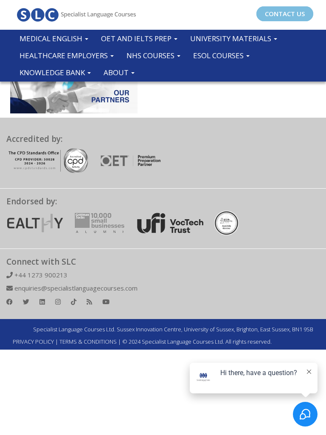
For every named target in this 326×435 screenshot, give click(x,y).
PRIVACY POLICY (33, 341)
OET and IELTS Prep (137, 38)
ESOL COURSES (219, 55)
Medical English (52, 38)
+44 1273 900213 (40, 275)
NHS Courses (151, 55)
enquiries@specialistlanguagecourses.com (75, 288)
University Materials (231, 38)
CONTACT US (285, 13)
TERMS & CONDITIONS (88, 341)
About (117, 72)
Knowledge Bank (53, 72)
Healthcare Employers (65, 55)
